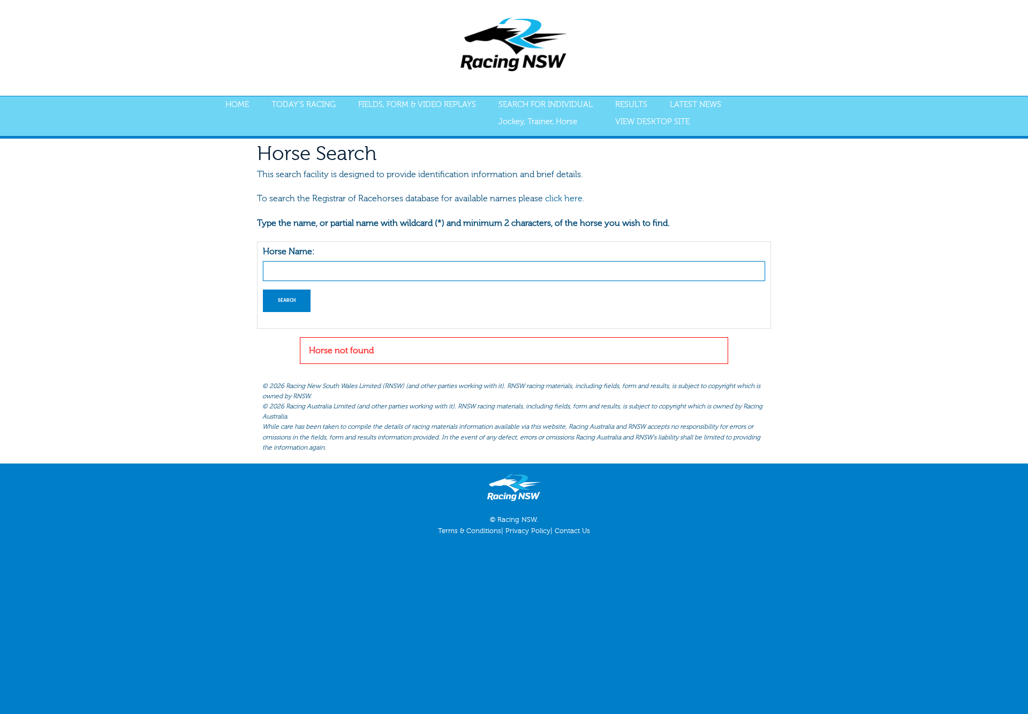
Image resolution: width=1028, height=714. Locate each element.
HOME (237, 104)
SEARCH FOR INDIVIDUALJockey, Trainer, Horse (545, 113)
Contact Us (572, 531)
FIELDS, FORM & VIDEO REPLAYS (417, 104)
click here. (564, 198)
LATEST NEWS (695, 104)
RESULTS (631, 104)
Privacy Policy (527, 531)
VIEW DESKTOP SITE (652, 121)
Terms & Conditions (469, 531)
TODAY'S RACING (303, 104)
